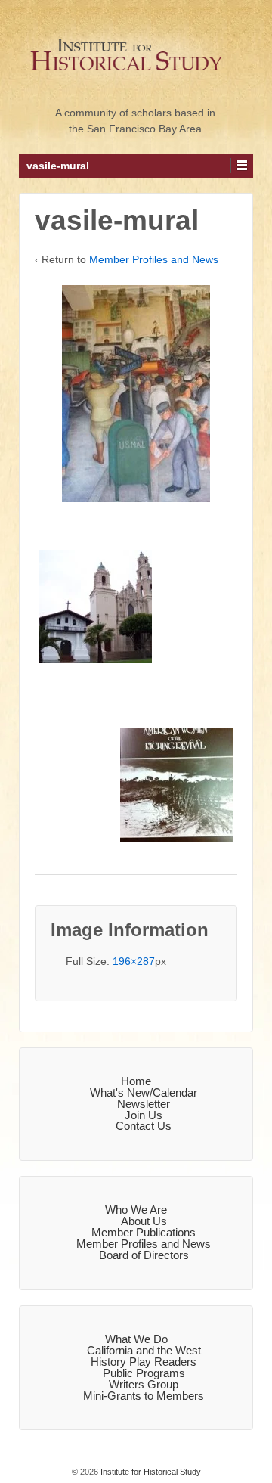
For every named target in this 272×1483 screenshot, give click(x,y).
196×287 (134, 961)
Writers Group (143, 1384)
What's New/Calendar (143, 1092)
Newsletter (143, 1103)
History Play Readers (143, 1361)
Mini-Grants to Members (143, 1395)
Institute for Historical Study (149, 1471)
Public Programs (144, 1373)
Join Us (143, 1115)
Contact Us (144, 1125)
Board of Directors (144, 1255)
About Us (144, 1221)
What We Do (136, 1339)
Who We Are (136, 1209)
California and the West (144, 1350)
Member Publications (143, 1232)
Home (136, 1081)
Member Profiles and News (153, 259)
